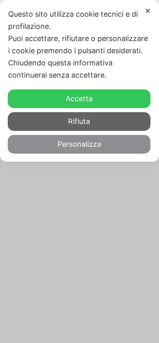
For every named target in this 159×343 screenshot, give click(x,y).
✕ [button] (148, 11)
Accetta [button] (79, 98)
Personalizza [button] (79, 144)
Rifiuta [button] (79, 121)
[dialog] (79, 81)
